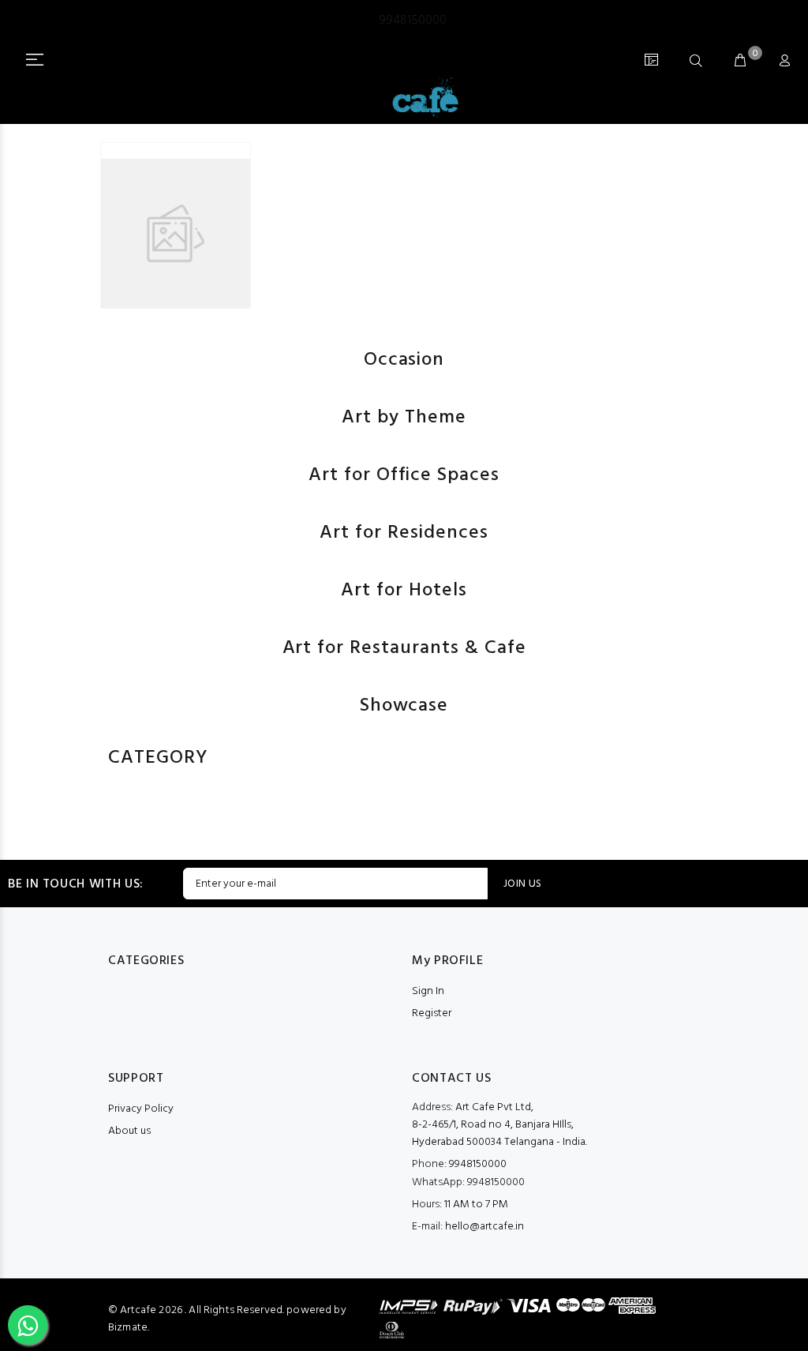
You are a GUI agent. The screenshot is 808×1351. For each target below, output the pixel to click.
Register (431, 1013)
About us (129, 1131)
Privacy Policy (141, 1109)
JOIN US (522, 884)
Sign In (428, 991)
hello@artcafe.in (484, 1227)
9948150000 (468, 1182)
